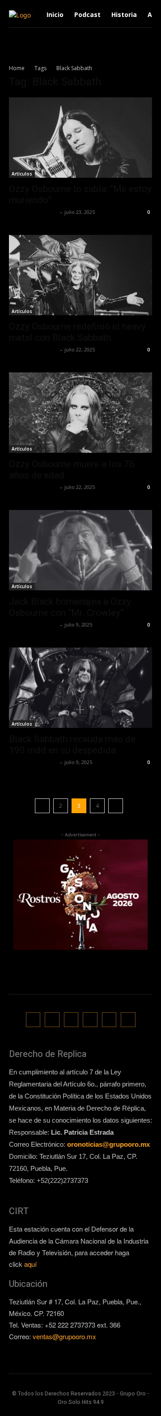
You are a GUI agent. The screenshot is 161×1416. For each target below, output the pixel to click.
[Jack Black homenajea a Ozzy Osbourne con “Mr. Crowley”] (80, 550)
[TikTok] (71, 1019)
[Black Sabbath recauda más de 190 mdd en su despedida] (80, 687)
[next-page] (115, 805)
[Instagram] (52, 1019)
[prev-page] (42, 805)
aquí (30, 1264)
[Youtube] (128, 1019)
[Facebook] (33, 1019)
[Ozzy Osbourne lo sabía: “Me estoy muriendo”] (80, 137)
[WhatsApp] (109, 1019)
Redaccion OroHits (33, 212)
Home (17, 68)
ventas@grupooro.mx (64, 1336)
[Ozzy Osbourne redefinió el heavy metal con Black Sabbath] (80, 275)
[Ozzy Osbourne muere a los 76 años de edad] (80, 412)
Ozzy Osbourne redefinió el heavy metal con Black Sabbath (77, 332)
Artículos (22, 174)
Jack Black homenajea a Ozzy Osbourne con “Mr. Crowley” (70, 607)
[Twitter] (90, 1019)
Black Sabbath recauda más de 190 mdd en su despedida (72, 745)
